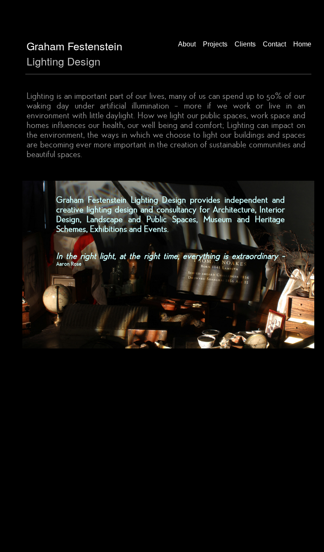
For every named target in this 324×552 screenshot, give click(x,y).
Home (302, 44)
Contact (274, 44)
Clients (245, 44)
